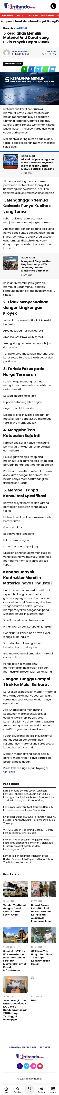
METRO (21, 15)
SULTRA (33, 15)
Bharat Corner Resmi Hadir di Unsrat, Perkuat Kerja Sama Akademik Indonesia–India (41, 913)
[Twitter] (26, 1066)
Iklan (34, 1000)
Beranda (8, 28)
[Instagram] (33, 1066)
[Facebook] (19, 1066)
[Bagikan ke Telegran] (52, 69)
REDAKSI (45, 1047)
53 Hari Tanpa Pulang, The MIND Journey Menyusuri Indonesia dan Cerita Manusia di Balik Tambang (37, 164)
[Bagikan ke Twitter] (38, 69)
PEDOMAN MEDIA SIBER (23, 1047)
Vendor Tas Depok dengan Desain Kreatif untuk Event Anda (14, 909)
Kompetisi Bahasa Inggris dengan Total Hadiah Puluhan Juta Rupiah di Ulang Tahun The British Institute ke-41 (28, 859)
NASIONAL (8, 15)
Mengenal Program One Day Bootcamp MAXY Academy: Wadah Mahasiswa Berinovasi (36, 265)
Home (5, 1092)
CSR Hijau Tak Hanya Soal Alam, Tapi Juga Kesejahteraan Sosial (42, 957)
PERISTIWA (47, 15)
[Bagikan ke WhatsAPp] (45, 69)
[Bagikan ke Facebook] (31, 69)
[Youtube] (39, 1066)
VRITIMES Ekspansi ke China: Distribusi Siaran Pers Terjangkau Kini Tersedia (28, 831)
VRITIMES (9, 772)
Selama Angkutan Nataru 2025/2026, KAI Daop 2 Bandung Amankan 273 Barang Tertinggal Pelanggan (15, 1010)
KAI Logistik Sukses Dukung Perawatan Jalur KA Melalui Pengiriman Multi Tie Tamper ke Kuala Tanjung (29, 820)
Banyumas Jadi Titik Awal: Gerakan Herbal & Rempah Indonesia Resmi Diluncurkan (28, 808)
